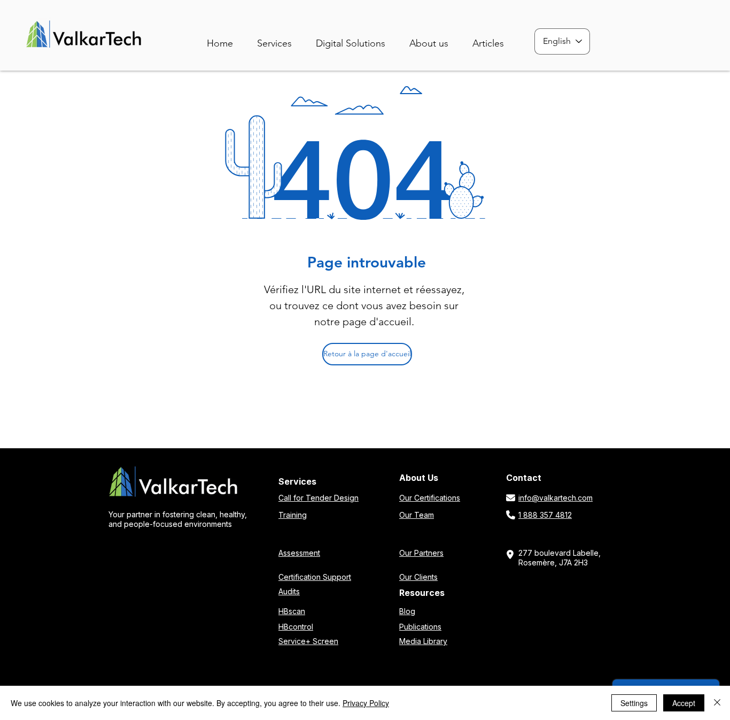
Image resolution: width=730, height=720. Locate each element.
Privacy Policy (366, 703)
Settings (634, 703)
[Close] (717, 702)
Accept (683, 703)
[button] (358, 38)
